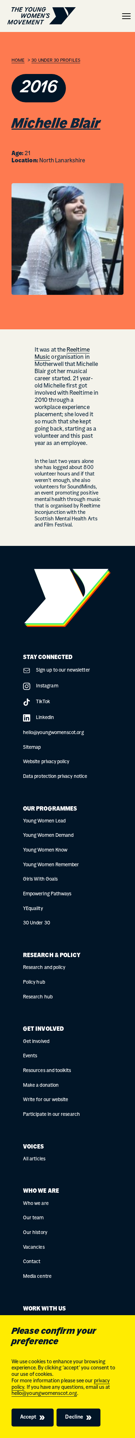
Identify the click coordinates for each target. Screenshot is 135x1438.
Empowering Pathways (47, 894)
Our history (35, 1232)
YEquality (33, 908)
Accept (28, 1417)
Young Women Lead (44, 821)
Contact (31, 1262)
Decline (74, 1417)
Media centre (37, 1276)
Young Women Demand (48, 835)
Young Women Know (45, 850)
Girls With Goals (40, 879)
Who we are (36, 1203)
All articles (34, 1159)
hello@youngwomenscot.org (44, 1393)
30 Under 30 (36, 923)
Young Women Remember (51, 865)
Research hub (38, 997)
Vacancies (34, 1247)
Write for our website (45, 1100)
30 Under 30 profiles (55, 61)
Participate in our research (51, 1114)
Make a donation (41, 1085)
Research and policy (44, 967)
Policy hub (34, 982)
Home (18, 61)
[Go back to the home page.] (41, 16)
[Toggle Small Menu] (126, 16)
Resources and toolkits (47, 1070)
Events (30, 1056)
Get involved (36, 1041)
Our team (33, 1218)
